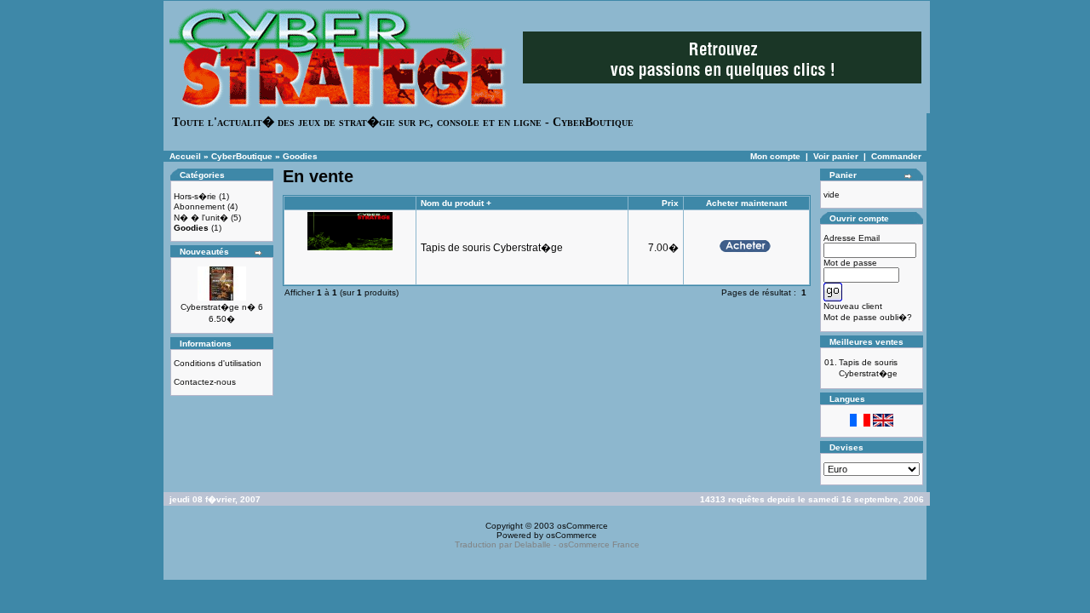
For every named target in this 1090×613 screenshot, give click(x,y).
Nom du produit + (456, 203)
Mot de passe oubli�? (867, 317)
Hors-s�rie (195, 196)
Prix (670, 203)
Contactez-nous (205, 382)
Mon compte (775, 156)
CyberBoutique (241, 156)
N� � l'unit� (201, 217)
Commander (896, 156)
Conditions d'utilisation (217, 363)
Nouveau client (852, 306)
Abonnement (199, 206)
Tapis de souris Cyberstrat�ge (492, 248)
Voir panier (835, 156)
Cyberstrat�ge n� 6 (222, 307)
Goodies (300, 156)
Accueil (185, 156)
